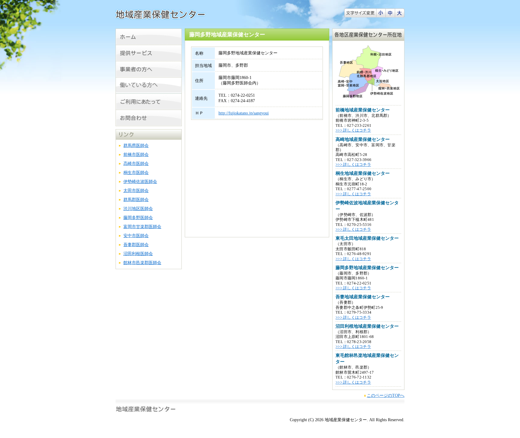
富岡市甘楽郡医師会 (142, 226)
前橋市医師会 (136, 154)
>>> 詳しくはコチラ (353, 130)
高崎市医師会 (136, 163)
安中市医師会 (136, 235)
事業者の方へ (148, 69)
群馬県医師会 (136, 145)
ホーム (148, 37)
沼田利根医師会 (138, 253)
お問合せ (148, 118)
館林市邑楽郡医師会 (142, 262)
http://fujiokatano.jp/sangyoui (243, 113)
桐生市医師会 (136, 172)
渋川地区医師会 (138, 208)
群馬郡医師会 (136, 199)
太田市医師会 (136, 190)
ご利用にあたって (148, 102)
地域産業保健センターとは (148, 53)
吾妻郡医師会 (136, 244)
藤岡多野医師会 (138, 217)
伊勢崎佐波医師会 (140, 181)
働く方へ (148, 85)
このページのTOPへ (385, 395)
